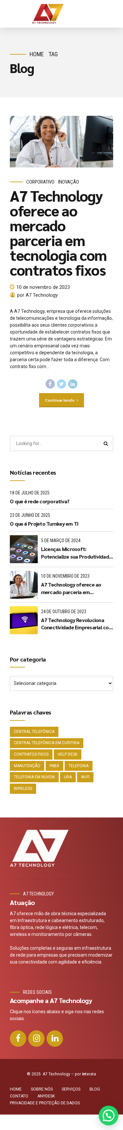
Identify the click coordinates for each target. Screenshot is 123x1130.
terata (89, 1074)
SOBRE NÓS (42, 1089)
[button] (108, 1115)
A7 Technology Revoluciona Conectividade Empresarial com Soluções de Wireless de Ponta (77, 623)
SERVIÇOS (71, 1089)
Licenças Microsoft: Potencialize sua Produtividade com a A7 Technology (76, 552)
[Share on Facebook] (50, 384)
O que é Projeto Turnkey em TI (44, 523)
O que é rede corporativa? (39, 501)
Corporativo (40, 182)
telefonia (79, 766)
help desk (67, 754)
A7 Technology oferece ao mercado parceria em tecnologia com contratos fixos (58, 232)
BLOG (95, 1089)
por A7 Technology (37, 295)
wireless (23, 788)
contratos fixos (31, 754)
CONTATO (19, 1096)
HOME (16, 1089)
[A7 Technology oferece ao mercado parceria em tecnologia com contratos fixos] (61, 142)
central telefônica (34, 731)
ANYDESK (46, 1096)
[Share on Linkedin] (72, 384)
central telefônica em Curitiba (46, 743)
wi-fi (85, 777)
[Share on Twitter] (61, 384)
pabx (54, 766)
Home (37, 54)
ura (68, 777)
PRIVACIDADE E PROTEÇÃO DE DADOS (45, 1103)
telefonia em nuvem (34, 777)
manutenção (27, 766)
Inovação (68, 182)
